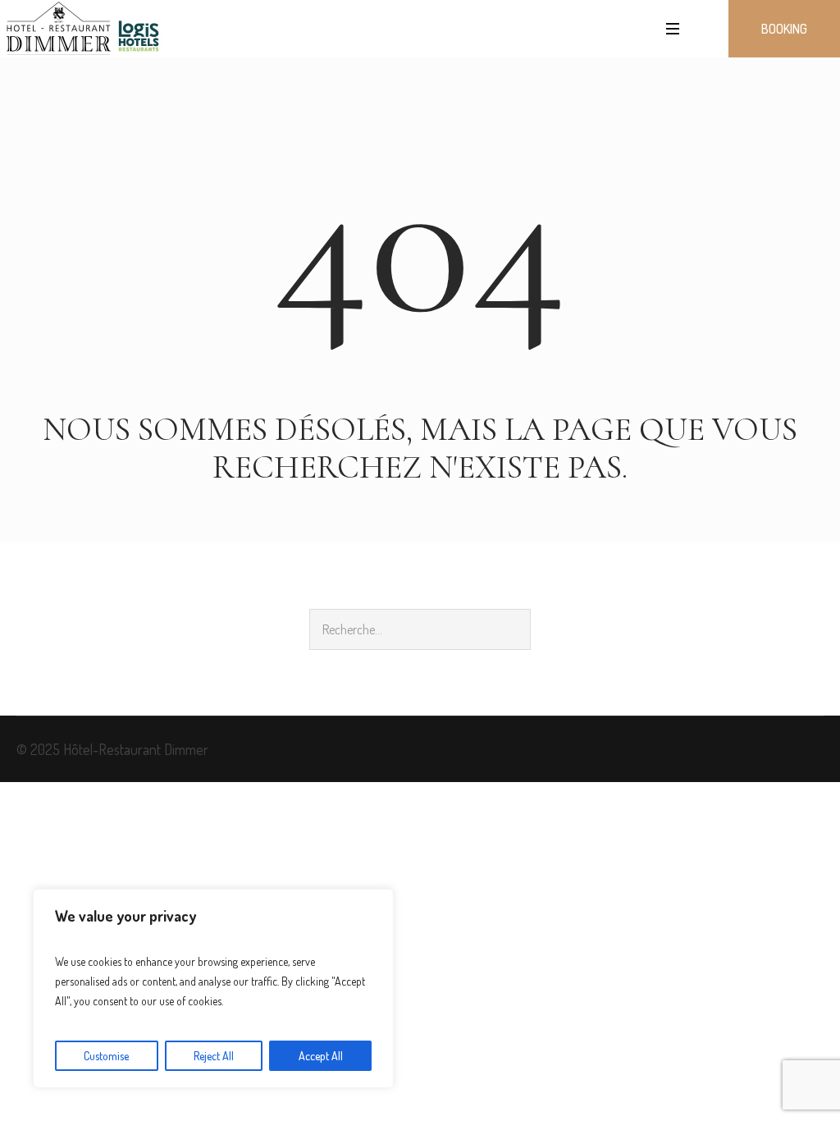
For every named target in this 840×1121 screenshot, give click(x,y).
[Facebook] (812, 753)
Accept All (321, 1056)
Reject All (214, 1056)
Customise (106, 1056)
